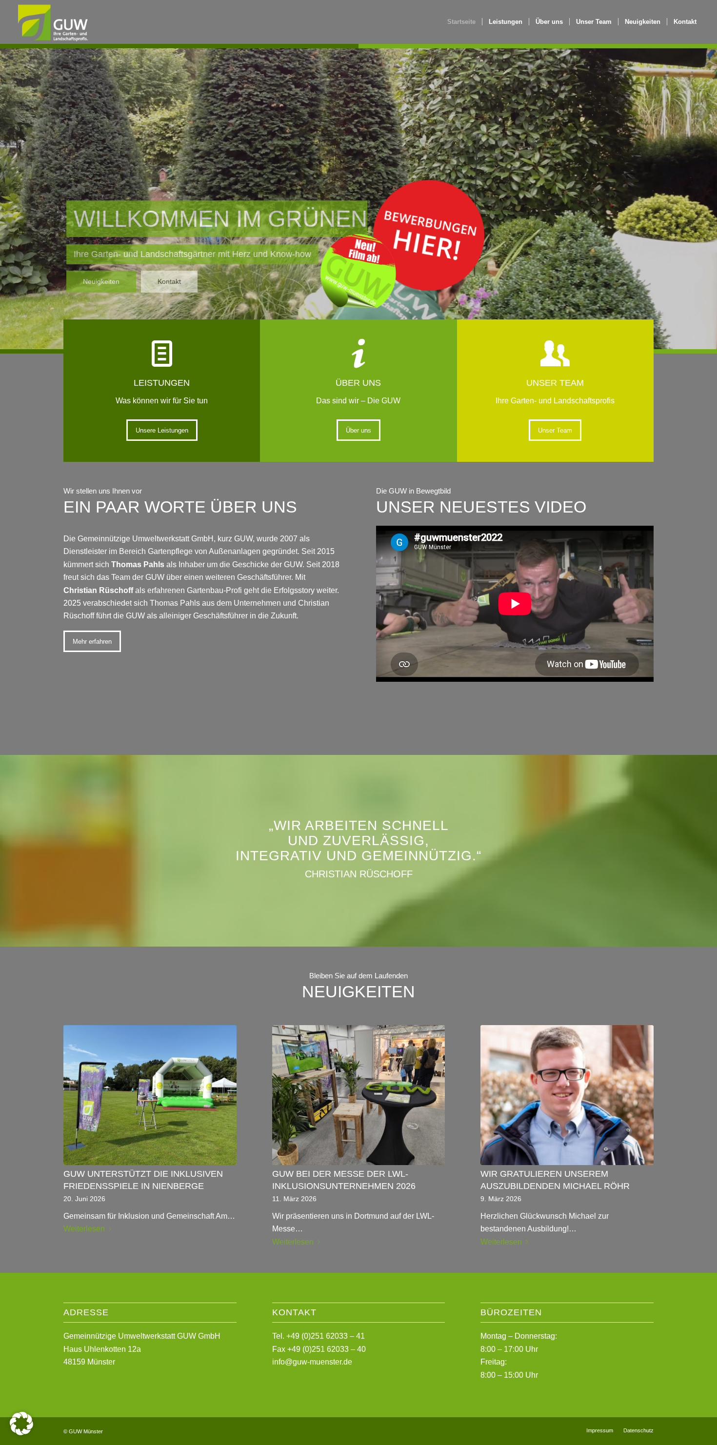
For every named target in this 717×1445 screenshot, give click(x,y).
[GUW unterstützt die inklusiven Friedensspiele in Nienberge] (150, 1095)
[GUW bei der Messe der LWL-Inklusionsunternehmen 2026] (358, 1095)
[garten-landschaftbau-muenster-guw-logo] (52, 22)
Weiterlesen (84, 1229)
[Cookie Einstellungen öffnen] (21, 1432)
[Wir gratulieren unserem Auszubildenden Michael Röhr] (567, 1095)
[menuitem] (461, 22)
